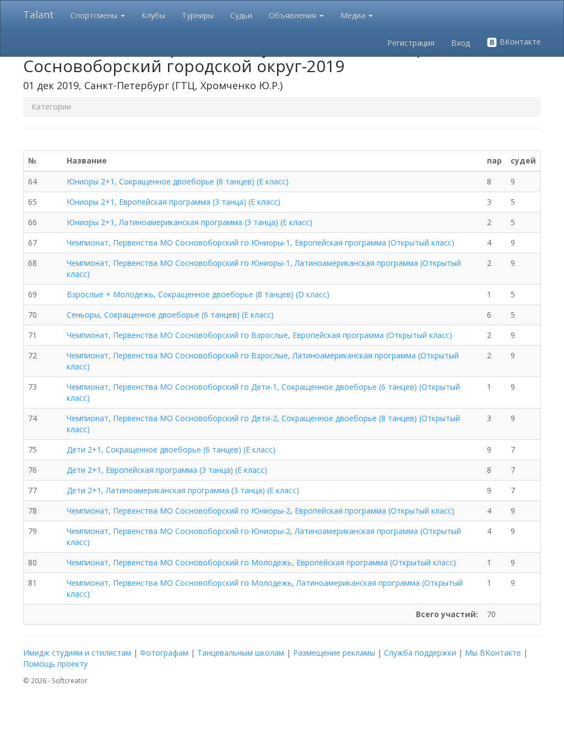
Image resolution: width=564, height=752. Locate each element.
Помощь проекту (55, 663)
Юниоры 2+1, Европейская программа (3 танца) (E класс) (173, 202)
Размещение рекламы (334, 652)
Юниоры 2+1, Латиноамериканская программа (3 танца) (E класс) (189, 222)
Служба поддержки (420, 652)
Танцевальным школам (240, 652)
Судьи (241, 15)
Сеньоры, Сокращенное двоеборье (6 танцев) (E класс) (170, 314)
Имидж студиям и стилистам (77, 652)
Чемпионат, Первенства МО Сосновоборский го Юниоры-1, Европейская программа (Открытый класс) (260, 242)
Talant (38, 14)
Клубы (153, 15)
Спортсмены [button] (95, 15)
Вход (460, 42)
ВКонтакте (519, 41)
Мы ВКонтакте (493, 652)
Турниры (198, 15)
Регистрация (411, 42)
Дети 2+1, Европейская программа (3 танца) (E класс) (167, 470)
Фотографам (164, 652)
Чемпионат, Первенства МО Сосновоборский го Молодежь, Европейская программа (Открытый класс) (261, 562)
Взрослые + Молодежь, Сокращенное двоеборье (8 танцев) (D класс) (198, 294)
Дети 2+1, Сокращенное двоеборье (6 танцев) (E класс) (171, 449)
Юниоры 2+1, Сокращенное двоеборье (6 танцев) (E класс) (178, 181)
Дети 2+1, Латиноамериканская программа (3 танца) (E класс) (183, 490)
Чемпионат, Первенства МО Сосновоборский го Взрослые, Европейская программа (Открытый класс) (259, 335)
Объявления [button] (293, 15)
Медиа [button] (353, 15)
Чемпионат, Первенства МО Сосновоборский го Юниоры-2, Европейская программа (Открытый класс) (260, 510)
